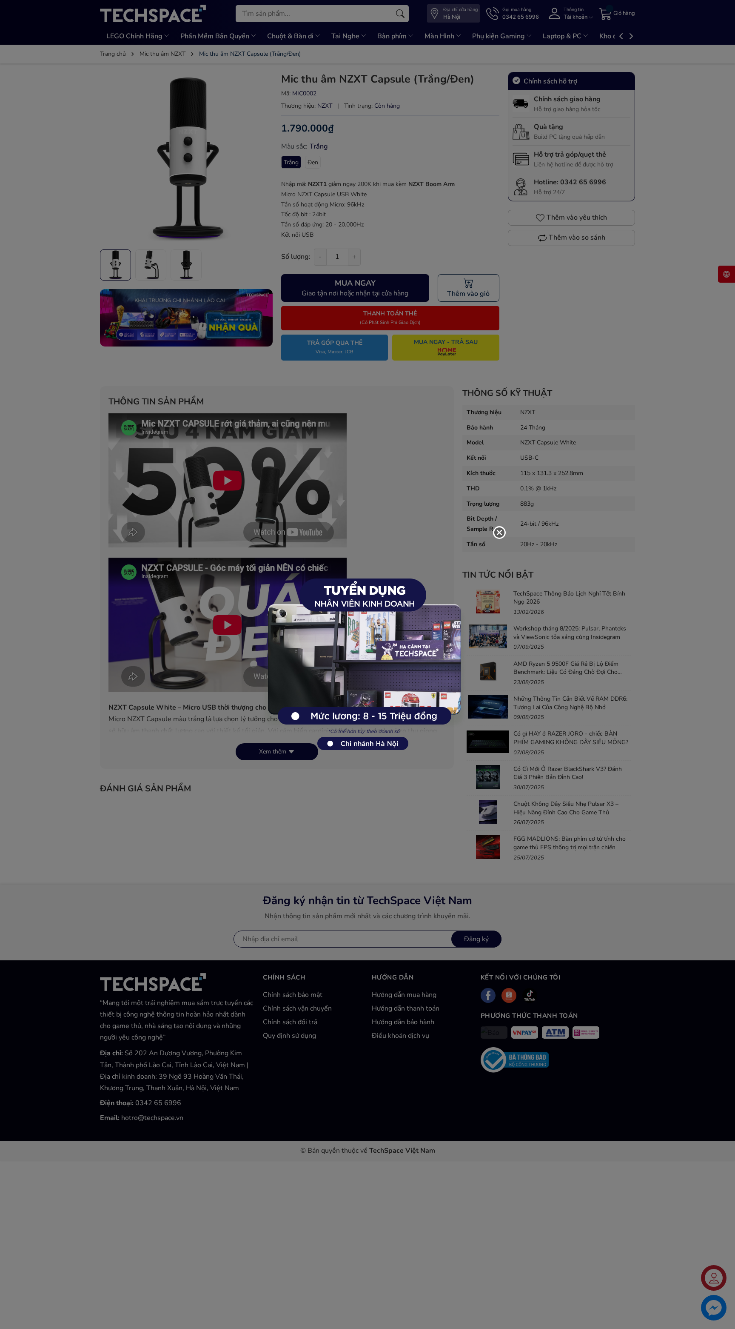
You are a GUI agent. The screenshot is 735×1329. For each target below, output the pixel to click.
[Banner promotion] (363, 659)
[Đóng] (499, 532)
